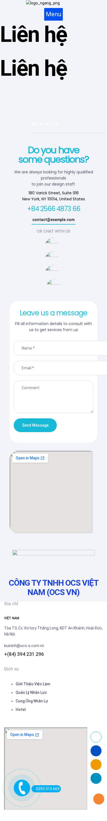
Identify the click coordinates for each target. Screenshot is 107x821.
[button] (53, 14)
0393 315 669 (48, 789)
